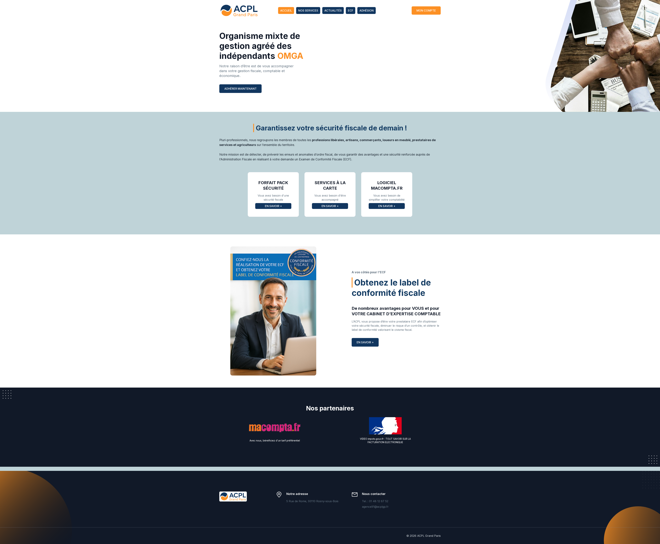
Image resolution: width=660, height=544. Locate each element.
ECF (350, 10)
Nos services (308, 10)
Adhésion (366, 10)
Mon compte (426, 10)
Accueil (286, 10)
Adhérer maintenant (240, 88)
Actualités (333, 10)
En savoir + (273, 206)
